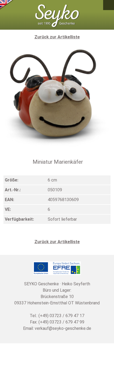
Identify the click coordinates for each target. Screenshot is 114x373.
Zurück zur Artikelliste (57, 36)
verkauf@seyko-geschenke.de (63, 328)
